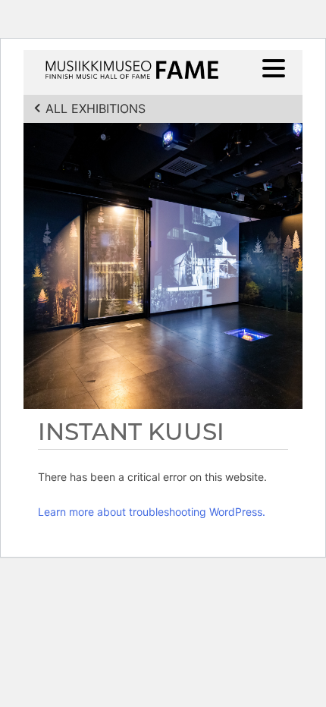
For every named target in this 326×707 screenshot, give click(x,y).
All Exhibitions (95, 108)
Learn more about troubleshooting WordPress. (151, 511)
